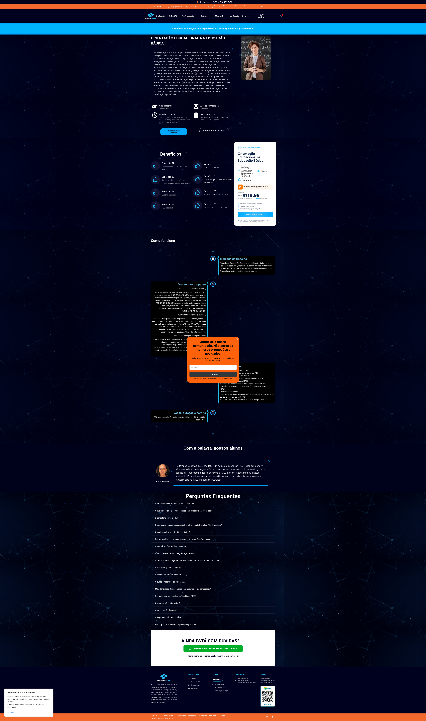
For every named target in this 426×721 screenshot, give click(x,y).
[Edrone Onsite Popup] (213, 360)
